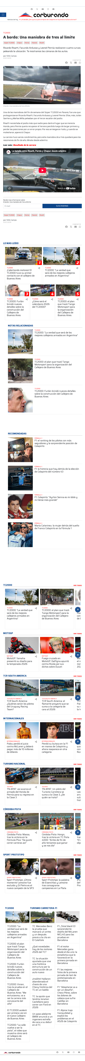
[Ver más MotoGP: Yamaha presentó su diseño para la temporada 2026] (22, 645)
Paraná (34, 43)
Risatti (42, 43)
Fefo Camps (12, 55)
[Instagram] (48, 9)
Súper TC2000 (9, 43)
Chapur (19, 43)
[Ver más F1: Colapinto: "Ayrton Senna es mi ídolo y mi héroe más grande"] (20, 506)
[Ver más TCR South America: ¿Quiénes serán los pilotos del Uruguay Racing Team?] (22, 688)
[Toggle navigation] (3, 15)
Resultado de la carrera (24, 145)
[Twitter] (37, 9)
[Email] (53, 9)
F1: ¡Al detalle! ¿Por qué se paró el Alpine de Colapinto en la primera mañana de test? (48, 19)
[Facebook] (31, 9)
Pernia (27, 43)
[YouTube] (42, 9)
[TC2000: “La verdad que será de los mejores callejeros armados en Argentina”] (17, 917)
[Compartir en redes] (39, 268)
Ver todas (77, 585)
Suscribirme (62, 205)
